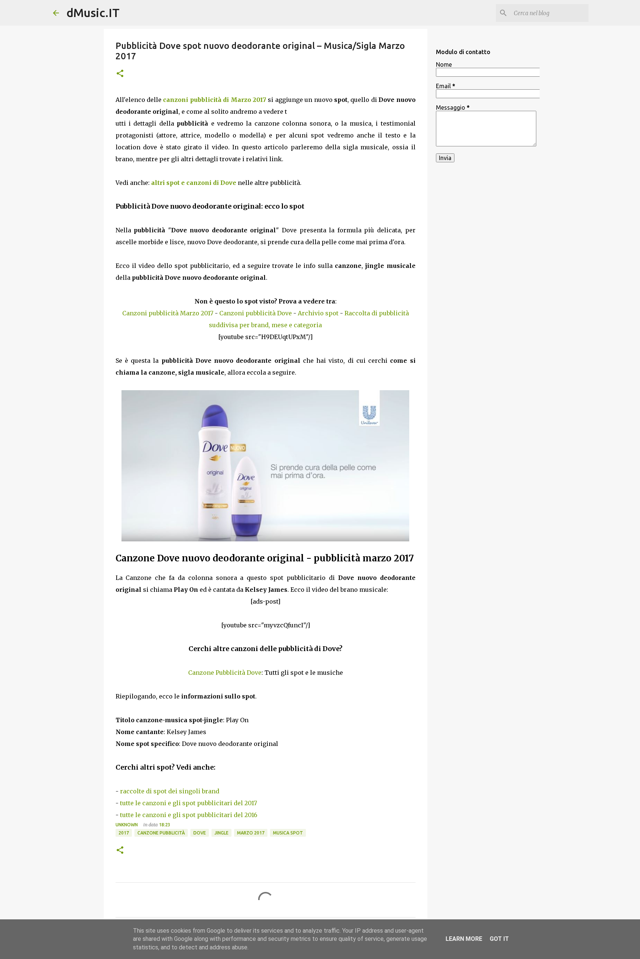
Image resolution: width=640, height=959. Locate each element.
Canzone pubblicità (161, 832)
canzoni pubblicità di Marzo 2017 (214, 99)
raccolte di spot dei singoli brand (169, 791)
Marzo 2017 (250, 832)
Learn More (464, 938)
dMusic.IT (93, 12)
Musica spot (288, 832)
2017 (124, 832)
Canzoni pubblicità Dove (255, 313)
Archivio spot (318, 313)
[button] (120, 74)
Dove (199, 832)
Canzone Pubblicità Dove (224, 672)
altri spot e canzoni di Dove (193, 182)
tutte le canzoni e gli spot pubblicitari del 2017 (188, 803)
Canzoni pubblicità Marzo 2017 (167, 313)
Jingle (221, 832)
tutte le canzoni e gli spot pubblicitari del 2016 (188, 815)
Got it (499, 938)
